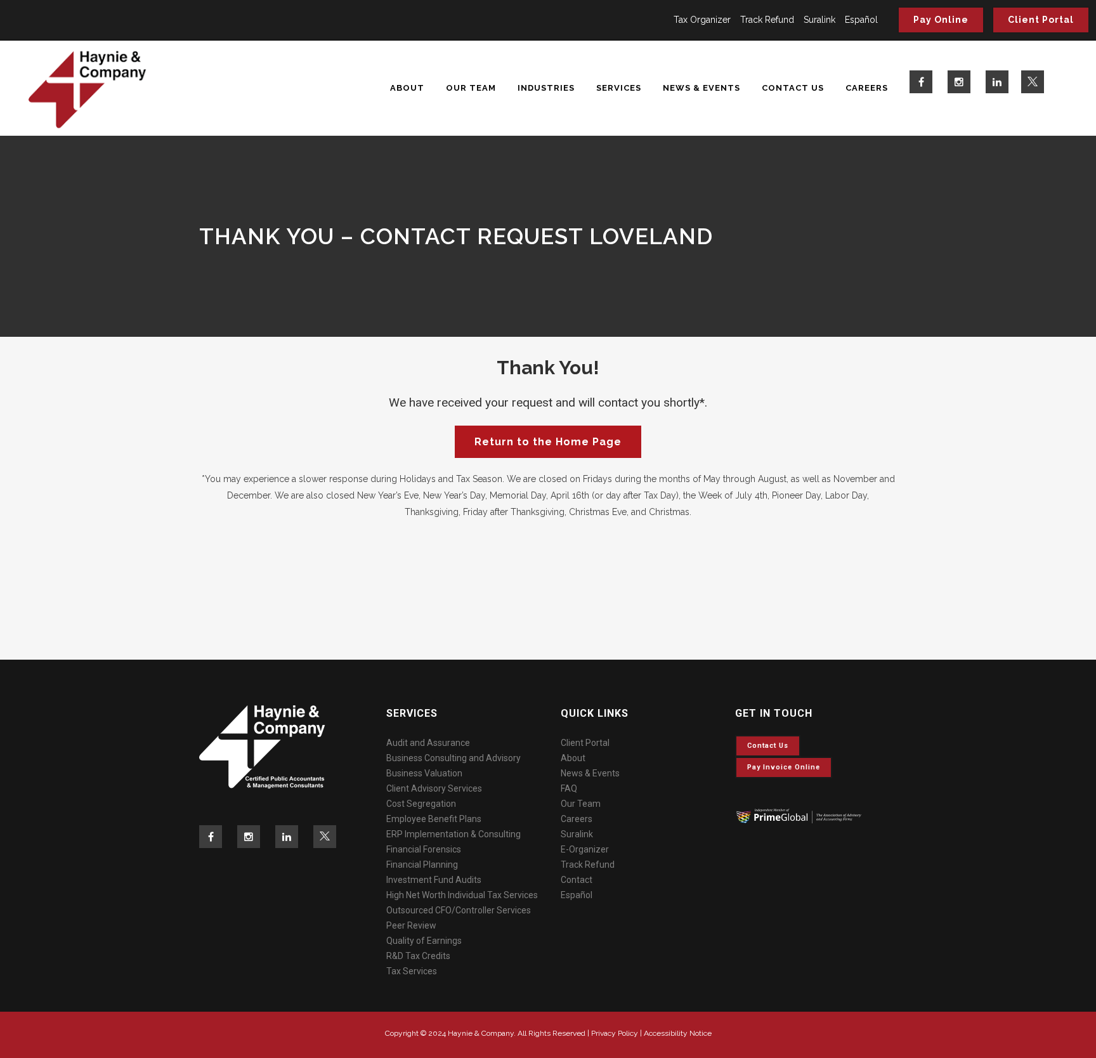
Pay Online (941, 20)
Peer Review (411, 925)
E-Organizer (585, 849)
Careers (576, 819)
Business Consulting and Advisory (453, 758)
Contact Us (767, 745)
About (573, 758)
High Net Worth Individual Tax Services (462, 895)
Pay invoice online (783, 767)
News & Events (590, 773)
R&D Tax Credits (418, 956)
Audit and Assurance (428, 743)
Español (861, 20)
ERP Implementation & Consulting (453, 834)
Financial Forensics (423, 849)
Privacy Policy (614, 1033)
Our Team (581, 804)
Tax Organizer (702, 20)
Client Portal (1041, 20)
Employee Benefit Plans (433, 819)
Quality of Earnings (424, 941)
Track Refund (767, 20)
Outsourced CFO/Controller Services (458, 910)
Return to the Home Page (548, 442)
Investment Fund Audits (433, 880)
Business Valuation (424, 773)
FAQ (569, 788)
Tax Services (411, 971)
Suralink (819, 20)
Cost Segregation (421, 804)
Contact (576, 880)
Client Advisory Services (434, 788)
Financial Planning (422, 864)
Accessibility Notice (678, 1033)
